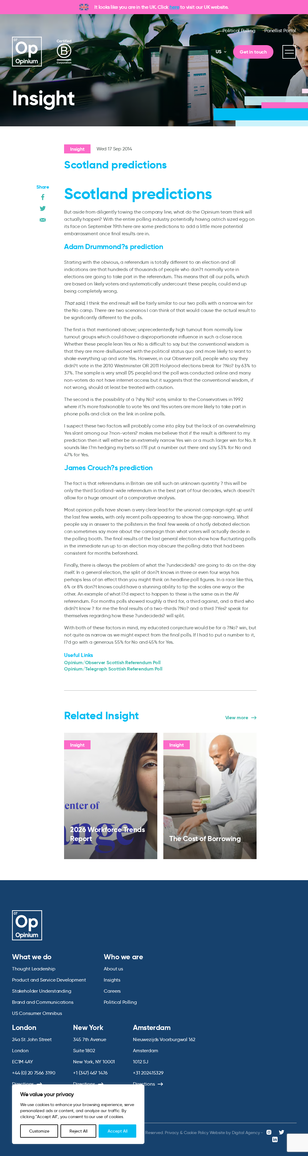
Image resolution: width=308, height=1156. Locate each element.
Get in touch (253, 52)
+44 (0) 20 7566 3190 (33, 1073)
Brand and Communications (42, 1002)
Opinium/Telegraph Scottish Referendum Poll (113, 669)
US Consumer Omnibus (37, 1013)
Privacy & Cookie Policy (186, 1132)
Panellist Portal (280, 30)
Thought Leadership (33, 969)
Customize (39, 1131)
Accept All (118, 1131)
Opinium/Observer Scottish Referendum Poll (112, 662)
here (174, 7)
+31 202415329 (148, 1073)
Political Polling (239, 30)
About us (113, 969)
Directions (23, 1084)
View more (236, 718)
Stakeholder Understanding (41, 991)
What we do (31, 956)
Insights (112, 980)
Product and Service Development (49, 980)
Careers (112, 991)
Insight (77, 149)
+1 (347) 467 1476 (90, 1073)
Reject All (78, 1131)
